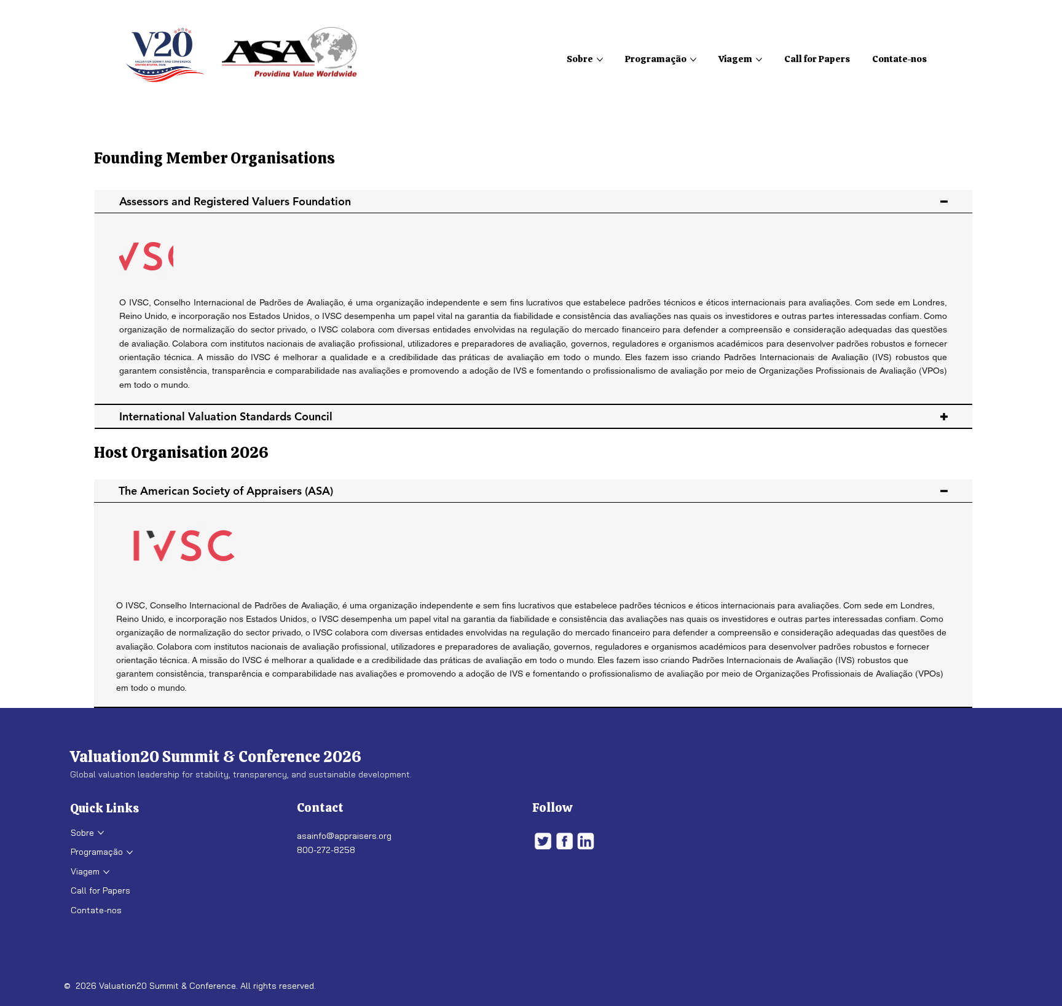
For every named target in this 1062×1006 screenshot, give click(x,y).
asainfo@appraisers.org (344, 835)
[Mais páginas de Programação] (693, 60)
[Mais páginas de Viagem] (759, 60)
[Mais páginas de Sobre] (600, 60)
